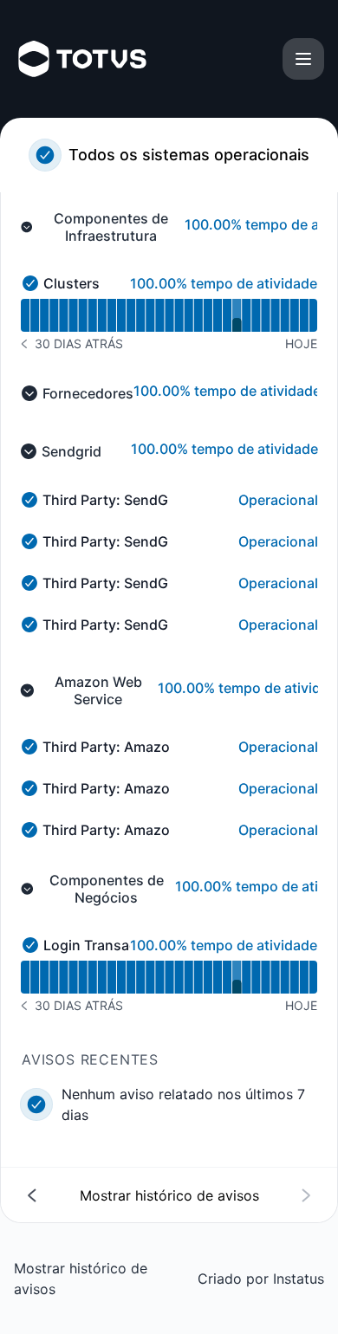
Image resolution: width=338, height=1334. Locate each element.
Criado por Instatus (261, 1278)
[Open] (303, 59)
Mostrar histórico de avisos (80, 1279)
